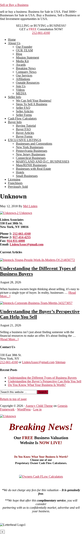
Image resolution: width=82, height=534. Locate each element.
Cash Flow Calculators (22, 118)
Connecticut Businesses (31, 158)
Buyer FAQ (23, 129)
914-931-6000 (16, 240)
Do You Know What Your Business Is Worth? (37, 385)
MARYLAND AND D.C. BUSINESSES (42, 161)
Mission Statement (27, 57)
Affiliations (23, 79)
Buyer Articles (25, 132)
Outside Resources (27, 82)
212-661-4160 (41, 32)
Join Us (20, 86)
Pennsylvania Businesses (31, 150)
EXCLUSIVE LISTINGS (24, 140)
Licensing (14, 179)
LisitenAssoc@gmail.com (26, 244)
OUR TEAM (24, 50)
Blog (19, 54)
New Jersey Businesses (30, 154)
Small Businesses (27, 176)
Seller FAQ (23, 107)
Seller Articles (24, 111)
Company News (26, 72)
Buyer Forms (24, 136)
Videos (20, 89)
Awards (21, 64)
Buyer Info (15, 122)
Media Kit (22, 61)
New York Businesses (29, 147)
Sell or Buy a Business (14, 5)
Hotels (20, 172)
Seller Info (14, 97)
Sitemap (60, 362)
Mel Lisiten (30, 206)
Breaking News (26, 68)
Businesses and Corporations (34, 143)
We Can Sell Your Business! (33, 100)
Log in (37, 409)
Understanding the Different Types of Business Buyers (42, 377)
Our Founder (24, 46)
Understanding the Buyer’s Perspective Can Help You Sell (44, 381)
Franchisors (15, 183)
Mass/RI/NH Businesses (31, 165)
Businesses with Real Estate (33, 168)
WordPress (24, 409)
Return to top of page (13, 399)
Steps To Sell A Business (31, 104)
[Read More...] (9, 339)
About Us (14, 43)
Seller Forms (24, 115)
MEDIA (21, 93)
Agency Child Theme (39, 405)
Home (12, 39)
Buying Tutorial (26, 125)
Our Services (24, 75)
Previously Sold (18, 186)
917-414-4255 (22, 237)
